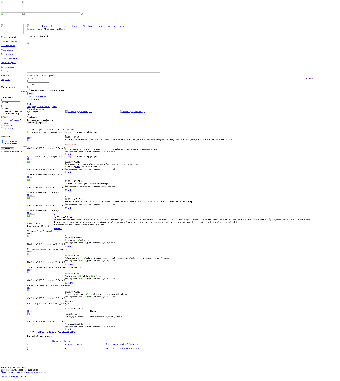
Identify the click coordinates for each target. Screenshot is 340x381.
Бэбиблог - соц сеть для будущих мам (122, 348)
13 (65, 130)
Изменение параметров (11, 151)
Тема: (29, 114)
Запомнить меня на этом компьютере (13, 112)
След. (72, 130)
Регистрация (7, 128)
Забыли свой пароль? (11, 120)
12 (63, 130)
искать (24, 91)
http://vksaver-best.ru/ (61, 341)
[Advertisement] (323, 68)
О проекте (5, 376)
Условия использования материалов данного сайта (24, 372)
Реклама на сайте (20, 376)
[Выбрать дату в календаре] (79, 111)
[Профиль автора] (31, 146)
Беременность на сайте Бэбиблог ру (122, 344)
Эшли (54, 106)
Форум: (30, 109)
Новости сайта (10, 141)
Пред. (40, 130)
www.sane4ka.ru (75, 344)
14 (68, 130)
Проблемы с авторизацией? (8, 124)
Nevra (77, 166)
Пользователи (43, 106)
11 (60, 130)
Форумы (31, 106)
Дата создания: (34, 111)
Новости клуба (10, 143)
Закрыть (309, 78)
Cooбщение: (32, 117)
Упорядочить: (33, 120)
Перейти (69, 154)
